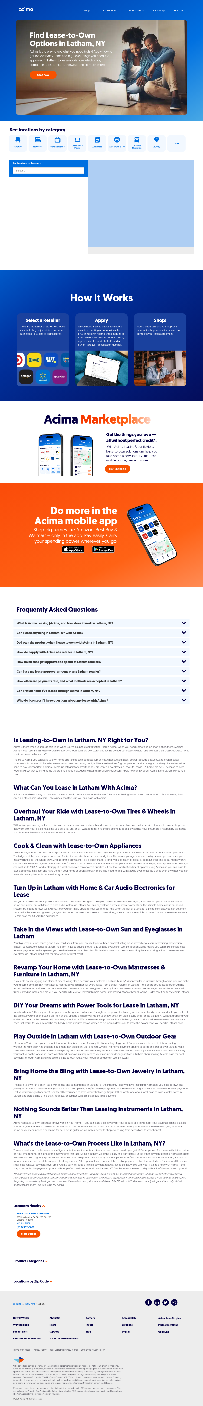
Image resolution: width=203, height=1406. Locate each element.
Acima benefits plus (169, 1318)
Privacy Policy (39, 1349)
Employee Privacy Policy (93, 1349)
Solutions (127, 1325)
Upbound (163, 1331)
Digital (126, 1331)
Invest (89, 1325)
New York (30, 1303)
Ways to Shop (21, 1325)
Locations (18, 1303)
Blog (88, 1331)
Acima (26, 10)
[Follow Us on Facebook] (147, 1304)
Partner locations (168, 1325)
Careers (90, 1318)
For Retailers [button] (110, 10)
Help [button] (177, 10)
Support (54, 1331)
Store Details (28, 1233)
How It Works (21, 1318)
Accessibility (129, 1318)
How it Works (136, 10)
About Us (54, 1318)
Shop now (43, 75)
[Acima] (18, 1360)
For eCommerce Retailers (64, 1338)
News (52, 1325)
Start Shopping (117, 468)
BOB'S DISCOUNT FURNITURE (33, 1213)
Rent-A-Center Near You (27, 1338)
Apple (75, 550)
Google (105, 550)
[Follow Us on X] (164, 1304)
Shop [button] (87, 10)
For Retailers (20, 1331)
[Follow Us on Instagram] (173, 1304)
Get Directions (23, 1222)
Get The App (159, 10)
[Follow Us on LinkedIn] (155, 1304)
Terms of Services (21, 1349)
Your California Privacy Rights (64, 1349)
